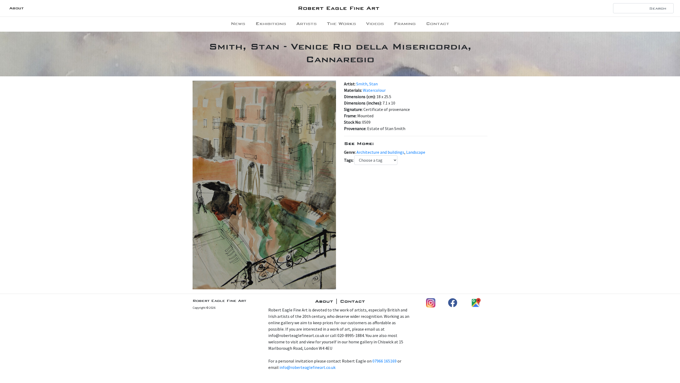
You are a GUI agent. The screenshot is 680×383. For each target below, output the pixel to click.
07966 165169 (384, 361)
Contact (437, 23)
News (238, 23)
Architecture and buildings (380, 152)
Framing (405, 23)
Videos (375, 23)
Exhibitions (271, 23)
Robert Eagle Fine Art (338, 8)
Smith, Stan (367, 83)
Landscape (415, 152)
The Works (341, 23)
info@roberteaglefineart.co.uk (307, 367)
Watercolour (374, 90)
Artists (306, 23)
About (16, 8)
